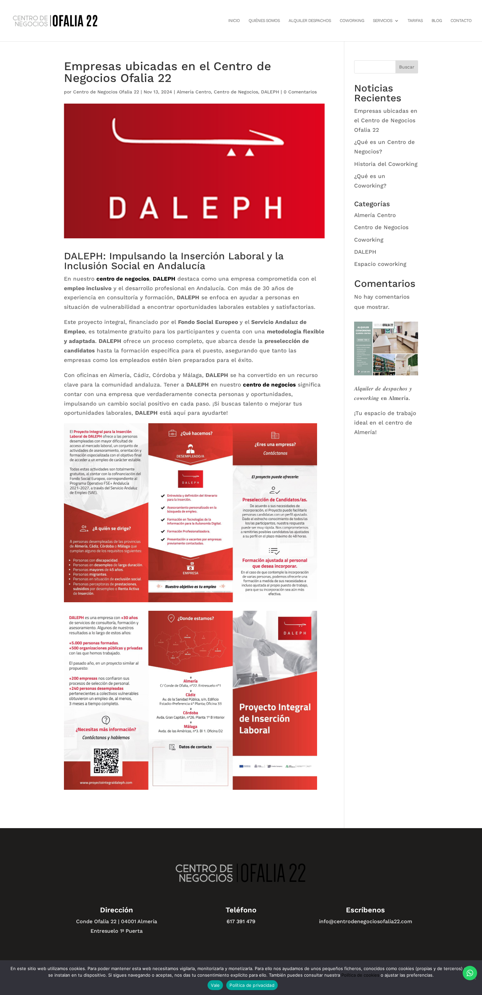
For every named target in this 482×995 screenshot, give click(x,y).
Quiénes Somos (264, 20)
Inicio (234, 20)
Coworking (352, 20)
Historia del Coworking (385, 164)
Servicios (382, 20)
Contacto (461, 20)
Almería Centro (194, 91)
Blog (437, 20)
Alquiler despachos (310, 20)
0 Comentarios (300, 91)
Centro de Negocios (236, 91)
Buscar (406, 67)
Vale (215, 985)
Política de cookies (360, 975)
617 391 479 (241, 921)
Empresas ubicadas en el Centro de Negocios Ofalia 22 (385, 120)
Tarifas (415, 20)
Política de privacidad (252, 985)
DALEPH (270, 91)
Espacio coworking (380, 264)
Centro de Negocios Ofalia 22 (106, 91)
